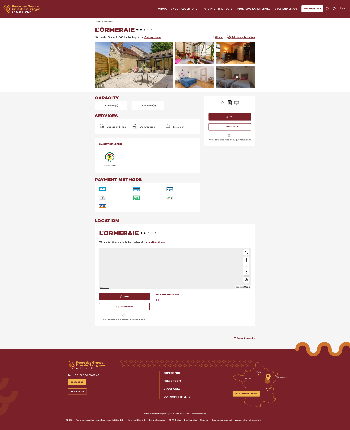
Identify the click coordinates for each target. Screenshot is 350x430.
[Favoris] (327, 8)
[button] (177, 9)
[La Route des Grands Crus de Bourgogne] (22, 9)
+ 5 (235, 76)
